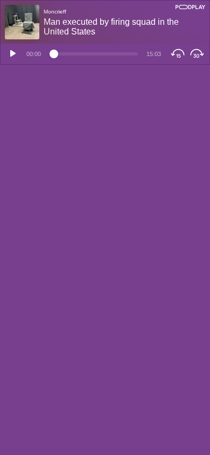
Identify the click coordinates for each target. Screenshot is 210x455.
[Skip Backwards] (176, 54)
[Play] (11, 54)
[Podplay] (190, 7)
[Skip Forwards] (198, 54)
